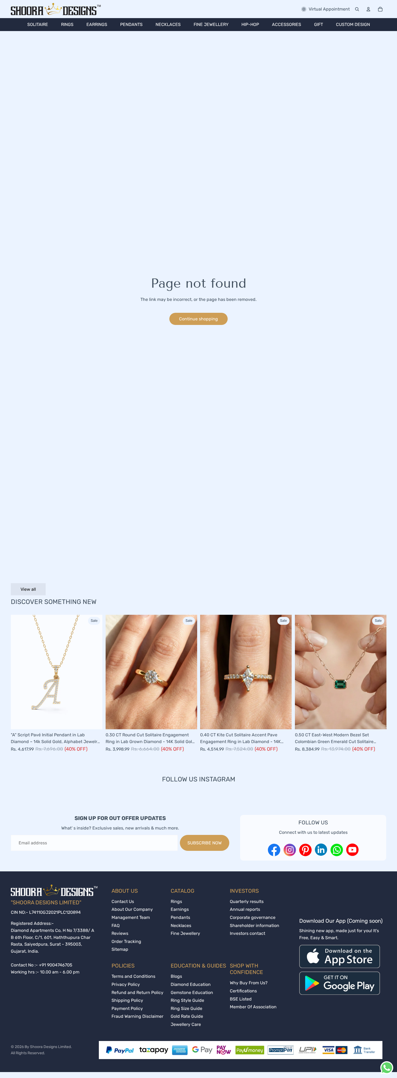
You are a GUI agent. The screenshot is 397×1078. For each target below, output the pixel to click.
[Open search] (357, 9)
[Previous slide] (19, 672)
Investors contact (247, 933)
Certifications (243, 990)
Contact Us (123, 901)
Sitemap (120, 949)
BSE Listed (241, 999)
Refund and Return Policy (137, 992)
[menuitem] (37, 25)
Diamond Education (191, 984)
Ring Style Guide (187, 1000)
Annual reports (245, 909)
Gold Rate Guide (187, 1016)
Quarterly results (247, 901)
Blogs (176, 976)
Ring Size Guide (186, 1008)
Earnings (180, 909)
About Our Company (132, 909)
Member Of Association (253, 1006)
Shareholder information (254, 925)
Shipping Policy (127, 1000)
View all (28, 589)
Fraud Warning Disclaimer (137, 1016)
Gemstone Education (192, 992)
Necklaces (181, 925)
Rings (176, 901)
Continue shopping (198, 318)
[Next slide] (94, 672)
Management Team (131, 917)
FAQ (116, 925)
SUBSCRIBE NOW (204, 842)
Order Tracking (126, 941)
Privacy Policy (126, 984)
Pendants (180, 917)
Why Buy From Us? (249, 982)
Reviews (120, 933)
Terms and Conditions (133, 976)
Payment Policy (127, 1008)
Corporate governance (252, 917)
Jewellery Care (186, 1024)
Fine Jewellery (185, 933)
